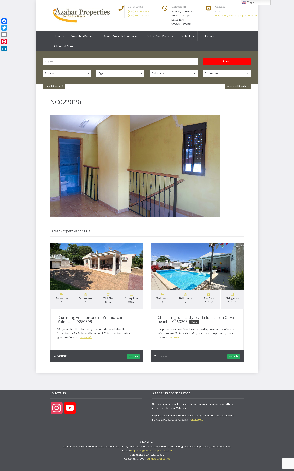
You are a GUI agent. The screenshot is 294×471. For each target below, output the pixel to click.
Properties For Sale (83, 36)
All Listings (208, 36)
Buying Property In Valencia (120, 36)
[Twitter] (4, 27)
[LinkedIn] (4, 48)
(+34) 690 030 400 (139, 15)
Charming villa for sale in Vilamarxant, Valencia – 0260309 (91, 319)
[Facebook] (4, 21)
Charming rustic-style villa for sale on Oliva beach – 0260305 (196, 319)
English (251, 2)
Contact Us (187, 36)
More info (86, 337)
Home (58, 36)
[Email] (4, 34)
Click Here (196, 419)
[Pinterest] (4, 41)
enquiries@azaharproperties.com (236, 15)
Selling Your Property (160, 36)
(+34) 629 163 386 (138, 11)
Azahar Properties (158, 458)
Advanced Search (64, 46)
